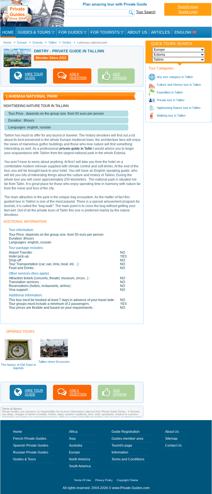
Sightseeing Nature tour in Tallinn (178, 107)
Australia (75, 445)
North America (79, 459)
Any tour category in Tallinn (175, 77)
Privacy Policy (104, 480)
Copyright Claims (127, 480)
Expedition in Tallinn (170, 92)
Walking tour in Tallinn (171, 115)
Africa (73, 432)
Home (8, 32)
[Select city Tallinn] (178, 59)
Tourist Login (188, 12)
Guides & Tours (24, 459)
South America (80, 466)
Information (120, 452)
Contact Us (173, 445)
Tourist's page (187, 7)
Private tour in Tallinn (170, 100)
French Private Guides (29, 439)
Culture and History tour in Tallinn (179, 84)
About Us (137, 32)
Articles (160, 32)
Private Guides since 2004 (33, 13)
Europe (74, 452)
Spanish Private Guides (30, 445)
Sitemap (171, 439)
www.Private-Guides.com (131, 488)
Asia (72, 439)
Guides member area (127, 439)
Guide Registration (126, 432)
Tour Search (145, 12)
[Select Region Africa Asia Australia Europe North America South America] (178, 49)
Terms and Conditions (128, 459)
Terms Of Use (82, 480)
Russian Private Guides (30, 452)
